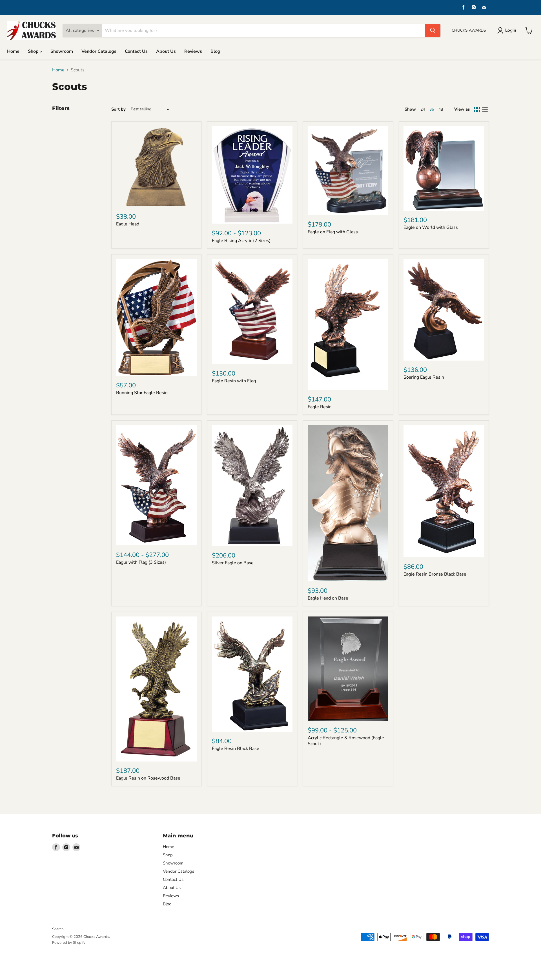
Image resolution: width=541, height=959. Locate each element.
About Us (166, 51)
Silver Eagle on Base (233, 563)
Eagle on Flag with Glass (333, 232)
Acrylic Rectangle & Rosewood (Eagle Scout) (346, 741)
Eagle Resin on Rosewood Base (148, 778)
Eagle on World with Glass (430, 227)
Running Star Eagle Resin (142, 393)
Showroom (61, 51)
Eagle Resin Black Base (235, 748)
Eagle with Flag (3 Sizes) (141, 562)
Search (57, 929)
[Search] (432, 30)
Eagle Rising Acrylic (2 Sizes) (241, 241)
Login (510, 30)
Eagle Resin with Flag (234, 381)
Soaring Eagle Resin (423, 377)
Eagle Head (127, 224)
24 (422, 109)
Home (13, 51)
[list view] (485, 109)
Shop (34, 51)
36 (431, 109)
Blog (215, 51)
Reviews (193, 51)
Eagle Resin (320, 407)
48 (440, 109)
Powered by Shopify (68, 942)
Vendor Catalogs (98, 51)
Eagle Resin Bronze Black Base (434, 574)
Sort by (118, 109)
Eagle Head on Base (328, 598)
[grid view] (477, 109)
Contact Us (136, 51)
